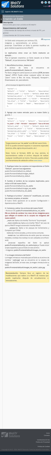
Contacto (47, 435)
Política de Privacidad (43, 442)
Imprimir (46, 39)
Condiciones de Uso (43, 440)
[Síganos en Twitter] (45, 2)
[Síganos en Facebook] (42, 2)
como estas (37, 160)
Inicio (48, 433)
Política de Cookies (44, 446)
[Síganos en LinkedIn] (49, 2)
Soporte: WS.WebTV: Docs (14, 12)
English (45, 6)
